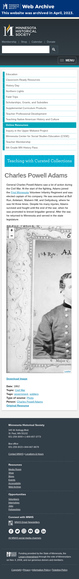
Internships (13, 502)
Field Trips (12, 96)
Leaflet (67, 371)
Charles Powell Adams (30, 401)
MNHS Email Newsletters (27, 522)
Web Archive (14, 487)
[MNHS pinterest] (38, 533)
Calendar (37, 41)
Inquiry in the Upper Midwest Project (27, 130)
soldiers (34, 393)
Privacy (26, 570)
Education (11, 74)
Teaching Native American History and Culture (32, 119)
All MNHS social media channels (24, 538)
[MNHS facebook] (11, 533)
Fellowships (14, 509)
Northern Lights (15, 91)
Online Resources (17, 124)
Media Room (14, 469)
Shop (24, 41)
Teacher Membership (18, 141)
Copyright (16, 570)
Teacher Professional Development (26, 113)
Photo (30, 397)
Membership (9, 41)
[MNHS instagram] (24, 533)
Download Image (16, 378)
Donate (51, 41)
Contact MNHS (15, 454)
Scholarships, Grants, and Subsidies (27, 102)
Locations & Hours (34, 454)
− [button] (11, 236)
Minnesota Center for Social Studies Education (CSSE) (37, 136)
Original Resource (17, 405)
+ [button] (11, 230)
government (21, 393)
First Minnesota (20, 192)
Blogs (11, 476)
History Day (12, 85)
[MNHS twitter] (18, 533)
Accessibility (14, 483)
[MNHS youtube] (31, 533)
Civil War (20, 390)
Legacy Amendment (28, 556)
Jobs (10, 506)
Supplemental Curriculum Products (26, 108)
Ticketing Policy (59, 570)
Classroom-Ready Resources (23, 79)
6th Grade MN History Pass (22, 147)
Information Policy (41, 570)
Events (11, 480)
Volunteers (13, 499)
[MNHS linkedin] (44, 533)
